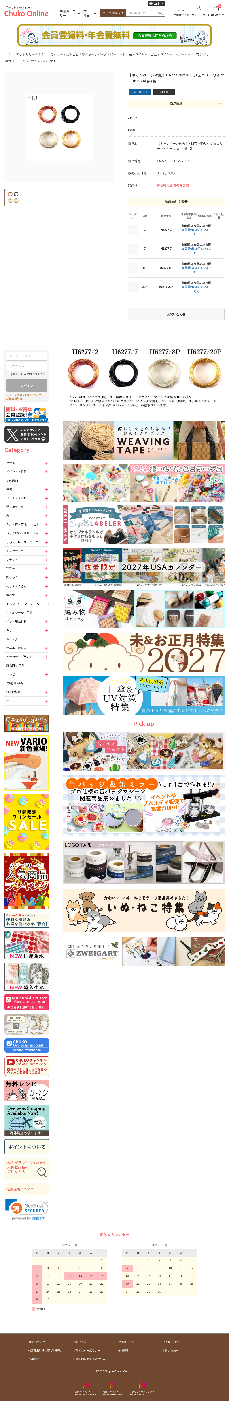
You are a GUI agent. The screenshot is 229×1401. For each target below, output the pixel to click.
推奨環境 (33, 1358)
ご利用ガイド (126, 1342)
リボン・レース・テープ (22, 542)
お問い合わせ (176, 314)
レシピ (10, 674)
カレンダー (13, 639)
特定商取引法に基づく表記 (44, 1350)
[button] (26, 1210)
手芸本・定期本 (16, 648)
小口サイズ (51, 61)
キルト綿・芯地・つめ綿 (22, 524)
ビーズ (102, 54)
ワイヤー (88, 54)
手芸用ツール (15, 507)
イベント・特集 (16, 471)
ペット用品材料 (16, 621)
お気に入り (80, 1342)
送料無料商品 (15, 683)
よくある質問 (171, 1342)
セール (10, 462)
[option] (59, 127)
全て (7, 54)
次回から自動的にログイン (29, 374)
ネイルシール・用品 (19, 612)
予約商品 (12, 480)
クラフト (12, 559)
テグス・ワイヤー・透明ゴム (58, 54)
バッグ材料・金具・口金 (22, 533)
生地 (9, 489)
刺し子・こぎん (16, 586)
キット (10, 630)
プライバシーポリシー (86, 1350)
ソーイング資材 (16, 498)
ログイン (27, 385)
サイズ (35, 61)
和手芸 (10, 568)
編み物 (10, 595)
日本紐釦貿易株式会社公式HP (91, 1358)
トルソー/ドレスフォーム (22, 604)
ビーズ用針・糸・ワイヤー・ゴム (133, 54)
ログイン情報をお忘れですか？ (25, 394)
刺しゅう (12, 577)
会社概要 (123, 1350)
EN (161, 3)
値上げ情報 (13, 692)
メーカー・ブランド (192, 54)
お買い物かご (36, 1342)
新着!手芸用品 (15, 665)
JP (156, 3)
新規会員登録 (14, 398)
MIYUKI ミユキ (14, 61)
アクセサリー (25, 54)
